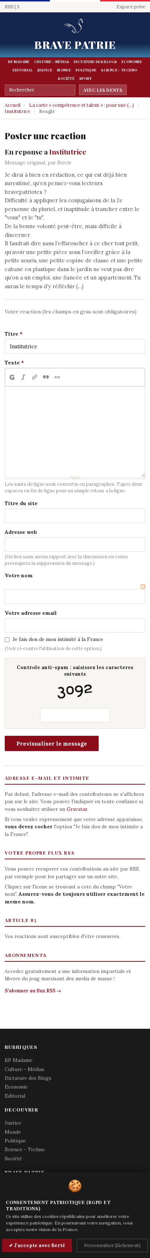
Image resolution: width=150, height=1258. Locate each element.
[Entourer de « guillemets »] (57, 377)
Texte (12, 362)
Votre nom (19, 575)
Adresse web (21, 532)
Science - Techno (119, 70)
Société (66, 78)
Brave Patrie (75, 44)
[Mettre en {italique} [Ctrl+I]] (23, 377)
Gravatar (77, 809)
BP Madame (18, 61)
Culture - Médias (51, 61)
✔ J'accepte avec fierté (37, 1245)
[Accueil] (75, 26)
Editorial (23, 70)
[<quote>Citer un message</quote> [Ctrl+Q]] (45, 377)
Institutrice (17, 111)
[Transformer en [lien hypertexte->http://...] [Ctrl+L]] (34, 377)
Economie (132, 61)
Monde (64, 70)
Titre (11, 334)
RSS (9, 7)
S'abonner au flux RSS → (33, 991)
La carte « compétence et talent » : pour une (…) (81, 105)
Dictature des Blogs (95, 61)
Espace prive (131, 7)
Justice (45, 70)
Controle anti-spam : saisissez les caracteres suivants (75, 670)
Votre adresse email (31, 613)
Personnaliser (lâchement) (112, 1245)
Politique (86, 70)
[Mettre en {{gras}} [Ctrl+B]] (11, 377)
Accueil (12, 105)
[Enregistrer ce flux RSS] (143, 585)
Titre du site (21, 503)
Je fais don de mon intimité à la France (58, 639)
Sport (85, 78)
